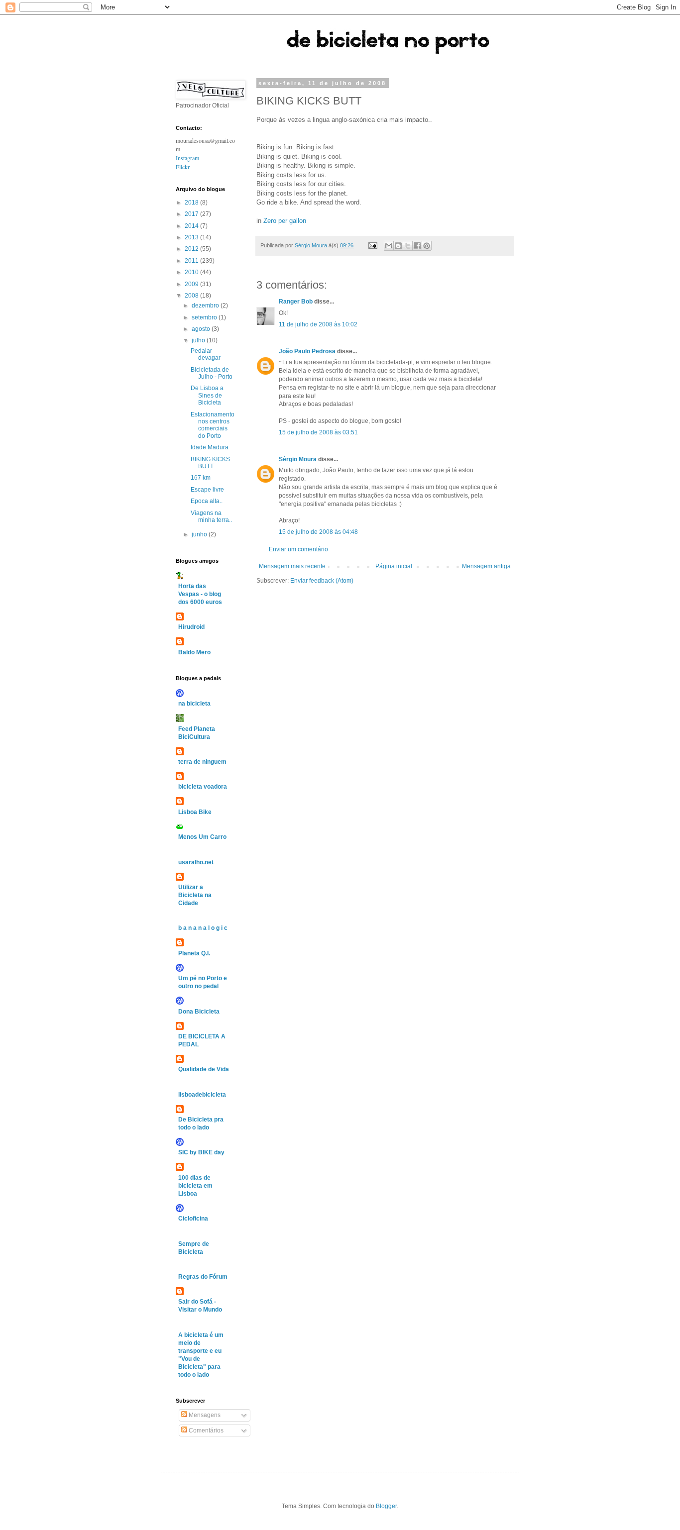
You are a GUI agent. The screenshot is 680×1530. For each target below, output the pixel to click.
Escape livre (207, 489)
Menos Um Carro (202, 836)
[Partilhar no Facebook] (417, 246)
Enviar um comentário (298, 549)
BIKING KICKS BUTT (210, 463)
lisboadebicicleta (202, 1094)
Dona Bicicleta (199, 1011)
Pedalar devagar (206, 354)
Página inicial (393, 566)
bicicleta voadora (202, 786)
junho (200, 534)
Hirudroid (191, 626)
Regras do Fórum (202, 1276)
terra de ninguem (202, 761)
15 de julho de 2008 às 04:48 (318, 531)
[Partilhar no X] (408, 246)
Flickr (183, 167)
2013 (192, 237)
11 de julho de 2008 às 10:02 (318, 324)
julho (199, 340)
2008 (192, 295)
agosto (202, 328)
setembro (205, 317)
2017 (192, 213)
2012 (192, 248)
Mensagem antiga (486, 566)
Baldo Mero (194, 652)
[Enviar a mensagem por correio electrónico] (372, 245)
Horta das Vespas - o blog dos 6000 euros (200, 594)
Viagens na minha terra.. (211, 516)
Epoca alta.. (207, 501)
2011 (192, 260)
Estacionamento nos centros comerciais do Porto (212, 425)
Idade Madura (209, 447)
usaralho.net (196, 862)
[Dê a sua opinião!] (398, 246)
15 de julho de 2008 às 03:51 (318, 432)
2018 (192, 202)
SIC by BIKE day (201, 1152)
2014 (192, 225)
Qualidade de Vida (203, 1069)
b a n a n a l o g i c (202, 927)
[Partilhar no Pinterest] (427, 246)
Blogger (386, 1506)
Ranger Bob (296, 301)
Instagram (187, 158)
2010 (192, 272)
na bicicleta (194, 703)
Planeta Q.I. (194, 953)
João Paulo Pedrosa (307, 351)
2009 (192, 284)
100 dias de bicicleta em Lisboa (195, 1185)
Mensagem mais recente (292, 566)
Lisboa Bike (195, 812)
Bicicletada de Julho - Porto (211, 373)
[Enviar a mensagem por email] (389, 246)
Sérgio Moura (298, 459)
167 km (201, 477)
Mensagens (204, 1415)
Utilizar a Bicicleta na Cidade (195, 895)
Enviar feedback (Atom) (321, 580)
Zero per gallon (284, 220)
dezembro (206, 305)
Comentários (205, 1430)
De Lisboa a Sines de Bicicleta (207, 395)
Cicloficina (193, 1218)
